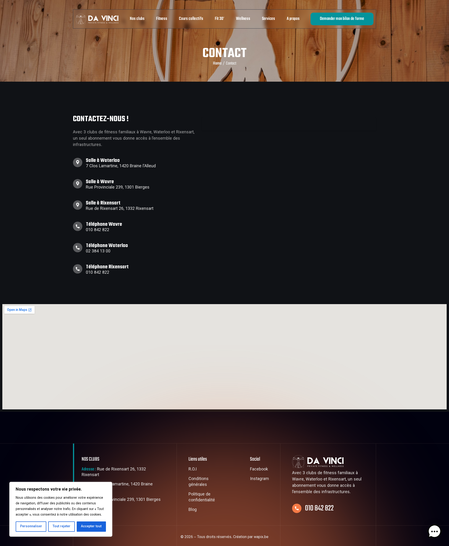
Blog (192, 510)
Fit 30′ (219, 18)
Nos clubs (137, 18)
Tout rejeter (61, 526)
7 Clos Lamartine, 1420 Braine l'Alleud (117, 487)
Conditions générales (198, 482)
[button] (434, 531)
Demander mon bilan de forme (342, 18)
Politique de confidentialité (201, 498)
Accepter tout (91, 526)
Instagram (259, 479)
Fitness (161, 18)
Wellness (243, 18)
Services (268, 18)
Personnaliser (31, 526)
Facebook (259, 470)
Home (217, 63)
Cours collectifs (191, 18)
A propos (293, 18)
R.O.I (192, 470)
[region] (60, 509)
